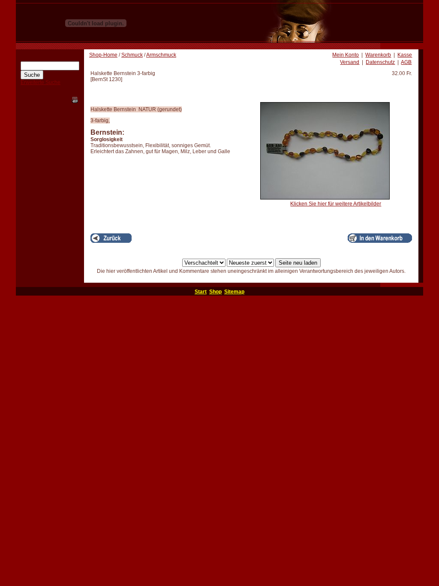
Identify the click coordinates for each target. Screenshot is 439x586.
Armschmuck (161, 55)
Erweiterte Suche (40, 82)
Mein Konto (345, 55)
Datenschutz (380, 62)
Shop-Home (103, 55)
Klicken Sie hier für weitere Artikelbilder (335, 204)
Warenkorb (378, 55)
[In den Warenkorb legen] (380, 238)
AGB (406, 62)
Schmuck (132, 55)
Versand (349, 62)
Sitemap (234, 292)
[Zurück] (111, 238)
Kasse (404, 55)
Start (201, 292)
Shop (215, 292)
